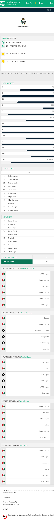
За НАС (5, 509)
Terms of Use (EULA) (10, 502)
